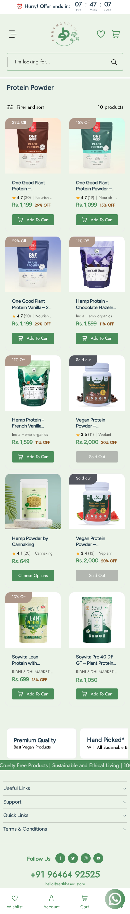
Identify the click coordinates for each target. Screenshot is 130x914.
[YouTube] (98, 858)
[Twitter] (73, 858)
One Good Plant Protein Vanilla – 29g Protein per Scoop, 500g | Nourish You (33, 310)
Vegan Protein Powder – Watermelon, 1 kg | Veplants (95, 548)
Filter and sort (30, 107)
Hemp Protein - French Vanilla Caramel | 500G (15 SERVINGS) (32, 429)
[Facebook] (60, 858)
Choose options (33, 575)
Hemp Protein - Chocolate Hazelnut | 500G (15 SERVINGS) (97, 310)
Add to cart (37, 220)
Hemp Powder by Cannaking (30, 541)
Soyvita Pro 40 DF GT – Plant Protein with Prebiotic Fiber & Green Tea (96, 666)
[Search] (115, 61)
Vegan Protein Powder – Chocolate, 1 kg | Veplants (93, 429)
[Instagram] (86, 858)
